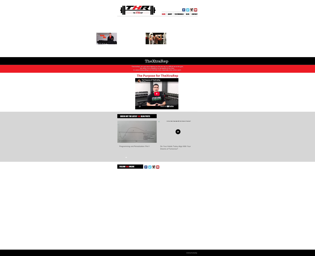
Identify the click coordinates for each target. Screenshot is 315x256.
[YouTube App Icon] (195, 9)
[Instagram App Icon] (191, 9)
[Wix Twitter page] (187, 9)
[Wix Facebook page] (183, 9)
